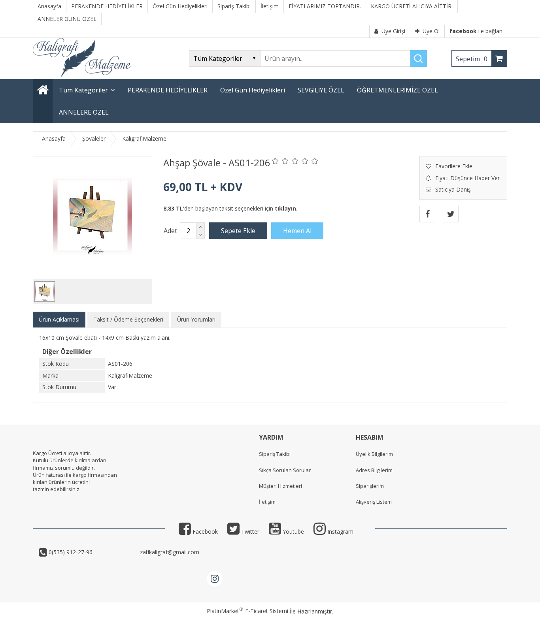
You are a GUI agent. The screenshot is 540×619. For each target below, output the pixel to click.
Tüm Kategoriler (83, 90)
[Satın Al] (297, 230)
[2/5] (280, 161)
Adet (170, 230)
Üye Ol (431, 31)
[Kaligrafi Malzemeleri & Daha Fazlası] (82, 75)
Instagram (339, 531)
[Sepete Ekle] (238, 230)
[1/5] (275, 161)
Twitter (249, 531)
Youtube (292, 531)
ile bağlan (475, 31)
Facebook (204, 531)
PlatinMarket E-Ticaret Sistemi (247, 611)
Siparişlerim (370, 485)
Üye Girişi (393, 31)
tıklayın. (286, 208)
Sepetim (471, 59)
